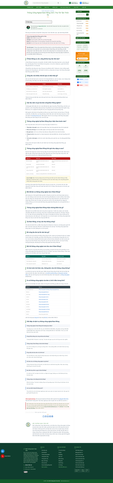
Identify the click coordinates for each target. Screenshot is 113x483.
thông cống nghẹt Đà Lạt (54, 289)
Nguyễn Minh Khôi (42, 26)
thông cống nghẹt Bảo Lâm (44, 311)
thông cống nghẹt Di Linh (43, 299)
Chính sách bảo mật (79, 456)
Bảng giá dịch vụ (79, 452)
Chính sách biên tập (79, 462)
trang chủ (36, 317)
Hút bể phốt (85, 45)
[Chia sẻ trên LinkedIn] (52, 416)
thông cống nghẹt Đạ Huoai (44, 304)
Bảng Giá (55, 7)
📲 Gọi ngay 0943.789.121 (82, 58)
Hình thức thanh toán (79, 464)
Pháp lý (87, 470)
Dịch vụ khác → (45, 467)
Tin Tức (76, 7)
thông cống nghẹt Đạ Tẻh (43, 301)
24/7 (86, 49)
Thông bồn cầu (82, 25)
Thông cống (79, 47)
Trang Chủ (30, 7)
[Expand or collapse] (50, 22)
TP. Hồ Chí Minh (62, 450)
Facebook (83, 79)
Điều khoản (83, 470)
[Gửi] (58, 3)
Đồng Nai (61, 460)
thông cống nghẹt (65, 274)
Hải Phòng (61, 462)
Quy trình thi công (79, 454)
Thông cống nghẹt (82, 23)
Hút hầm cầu (82, 21)
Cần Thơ (60, 456)
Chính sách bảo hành (80, 458)
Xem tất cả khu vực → (63, 467)
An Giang (61, 464)
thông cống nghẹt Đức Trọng (44, 294)
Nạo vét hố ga (82, 30)
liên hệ (45, 317)
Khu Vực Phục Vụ (65, 7)
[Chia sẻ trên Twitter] (46, 416)
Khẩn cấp (82, 49)
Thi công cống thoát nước (82, 33)
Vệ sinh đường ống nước (47, 464)
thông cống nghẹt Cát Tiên (44, 306)
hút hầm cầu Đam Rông (51, 273)
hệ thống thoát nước (36, 115)
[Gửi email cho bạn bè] (48, 416)
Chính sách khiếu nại (79, 467)
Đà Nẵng (60, 454)
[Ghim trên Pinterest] (50, 416)
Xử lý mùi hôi (82, 28)
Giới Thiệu (39, 7)
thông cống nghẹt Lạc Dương (44, 309)
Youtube (83, 85)
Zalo (83, 82)
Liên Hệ (84, 7)
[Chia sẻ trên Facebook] (43, 416)
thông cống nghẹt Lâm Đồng (44, 289)
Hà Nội (60, 452)
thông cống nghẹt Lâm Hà (43, 296)
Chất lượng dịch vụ (79, 460)
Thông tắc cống (45, 456)
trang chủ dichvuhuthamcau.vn (50, 406)
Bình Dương (61, 458)
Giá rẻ (78, 49)
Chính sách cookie (77, 470)
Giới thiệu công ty (79, 450)
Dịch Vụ (47, 7)
